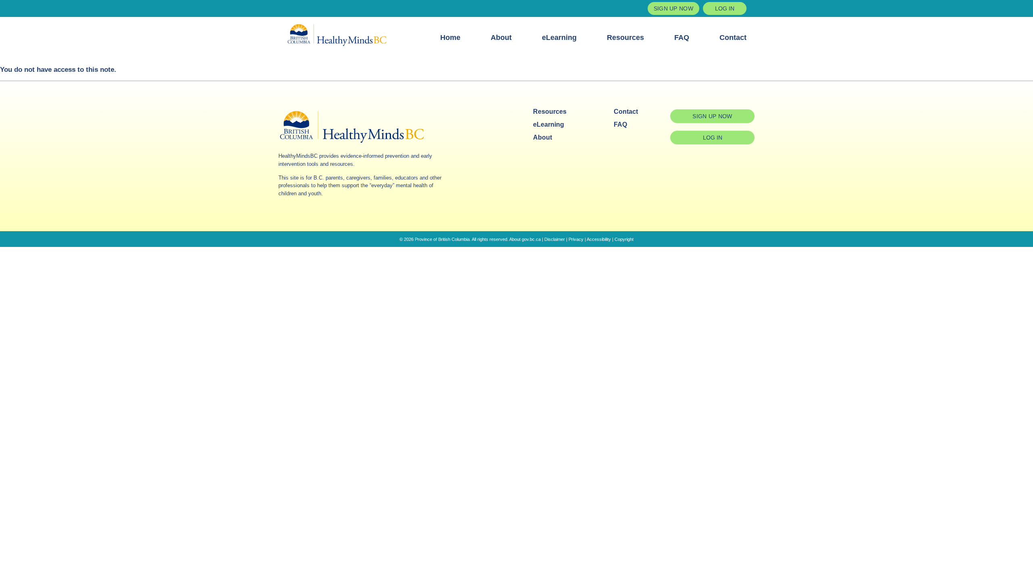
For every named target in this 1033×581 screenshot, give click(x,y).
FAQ (681, 37)
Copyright (624, 239)
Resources (625, 37)
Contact (733, 37)
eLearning (559, 37)
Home (450, 37)
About (501, 37)
